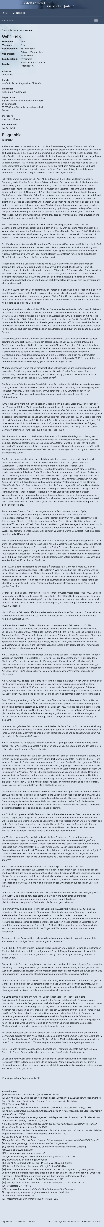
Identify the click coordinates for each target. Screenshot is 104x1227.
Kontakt (32, 1221)
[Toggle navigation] (96, 20)
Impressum (7, 1221)
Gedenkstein (19, 12)
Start (6, 12)
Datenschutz (21, 1221)
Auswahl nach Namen (21, 30)
